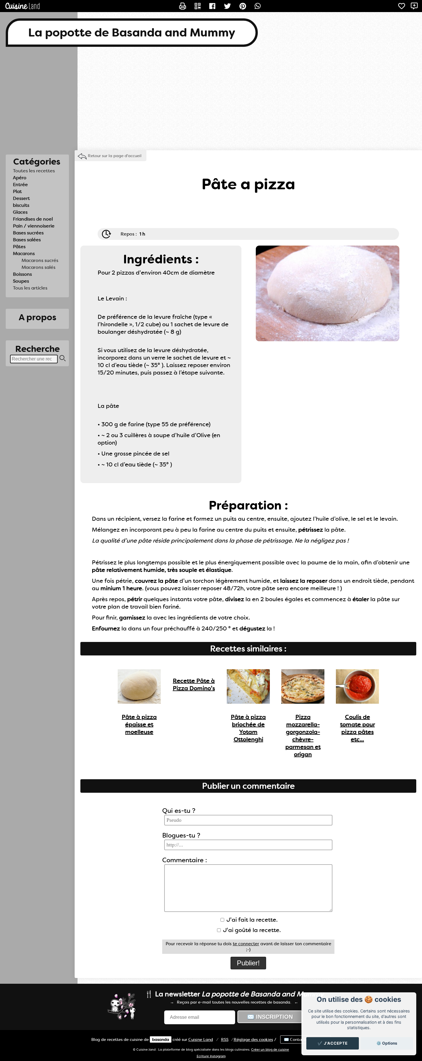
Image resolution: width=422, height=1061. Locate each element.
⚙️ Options (386, 1043)
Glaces (20, 212)
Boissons (22, 274)
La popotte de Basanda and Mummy (131, 32)
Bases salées (27, 240)
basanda (160, 1039)
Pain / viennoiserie (34, 226)
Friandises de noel (33, 219)
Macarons (24, 253)
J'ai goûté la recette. (251, 930)
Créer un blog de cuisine (270, 1050)
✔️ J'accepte (333, 1043)
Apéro (19, 178)
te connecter (246, 944)
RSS (225, 1039)
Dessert (21, 198)
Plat (17, 191)
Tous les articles (30, 288)
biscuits (21, 205)
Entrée (20, 185)
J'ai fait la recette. (251, 919)
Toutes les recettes (34, 171)
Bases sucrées (28, 233)
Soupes (21, 281)
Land (200, 1039)
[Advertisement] (211, 98)
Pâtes (19, 247)
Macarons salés (38, 267)
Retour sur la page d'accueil (115, 155)
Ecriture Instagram (211, 1056)
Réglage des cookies (253, 1039)
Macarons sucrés (40, 260)
